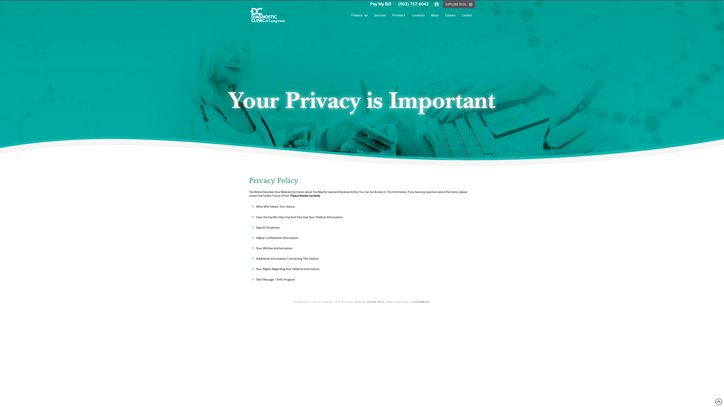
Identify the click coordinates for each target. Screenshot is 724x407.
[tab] (362, 206)
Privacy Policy (376, 302)
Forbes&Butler (421, 302)
